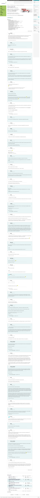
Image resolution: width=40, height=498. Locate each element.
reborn (11, 54)
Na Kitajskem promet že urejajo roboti (13, 0)
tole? (14, 310)
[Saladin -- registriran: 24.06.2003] (9, 82)
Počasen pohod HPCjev (11, 26)
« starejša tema (12, 494)
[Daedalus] (9, 305)
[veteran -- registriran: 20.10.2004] (9, 335)
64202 (11, 155)
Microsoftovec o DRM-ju (11, 20)
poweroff (9, 486)
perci (11, 274)
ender (11, 140)
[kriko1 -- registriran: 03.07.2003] (9, 292)
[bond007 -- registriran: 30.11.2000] (9, 135)
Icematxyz (28, 479)
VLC (11, 150)
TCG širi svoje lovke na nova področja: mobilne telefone (14, 27)
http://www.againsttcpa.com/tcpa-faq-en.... (12, 95)
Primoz (11, 416)
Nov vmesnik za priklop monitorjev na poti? (14, 488)
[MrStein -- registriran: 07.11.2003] (9, 148)
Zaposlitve (1, 12)
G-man (11, 280)
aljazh (27, 488)
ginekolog (11, 91)
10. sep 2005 (10, 7)
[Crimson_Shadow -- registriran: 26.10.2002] (9, 342)
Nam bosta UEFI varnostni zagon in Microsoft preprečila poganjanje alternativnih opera (14, 479)
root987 (11, 203)
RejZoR (11, 33)
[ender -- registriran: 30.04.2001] (9, 140)
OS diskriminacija (10, 29)
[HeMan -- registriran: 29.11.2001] (9, 129)
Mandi (9, 477)
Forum (1, 8)
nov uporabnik (35, 14)
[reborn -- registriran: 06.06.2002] (9, 54)
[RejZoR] (9, 33)
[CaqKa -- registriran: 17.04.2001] (9, 43)
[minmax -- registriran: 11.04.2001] (9, 71)
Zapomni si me (35, 9)
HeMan (11, 128)
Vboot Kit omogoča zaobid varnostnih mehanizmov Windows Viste (15, 485)
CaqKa (11, 42)
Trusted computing (14, 10)
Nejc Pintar (11, 258)
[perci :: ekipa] (9, 275)
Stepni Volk (11, 49)
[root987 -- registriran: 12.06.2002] (9, 204)
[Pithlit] (9, 430)
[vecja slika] (26, 10)
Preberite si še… (9, 19)
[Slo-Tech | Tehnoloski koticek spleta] (4, 3)
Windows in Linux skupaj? (11, 23)
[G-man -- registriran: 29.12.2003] (9, 171)
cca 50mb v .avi (9, 191)
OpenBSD (29, 107)
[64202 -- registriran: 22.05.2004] (9, 103)
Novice (1, 6)
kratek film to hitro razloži (20, 15)
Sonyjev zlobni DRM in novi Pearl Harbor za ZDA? (13, 25)
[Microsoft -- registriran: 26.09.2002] (9, 243)
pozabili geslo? (35, 15)
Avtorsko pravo (16, 7)
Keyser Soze (28, 482)
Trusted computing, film (11, 6)
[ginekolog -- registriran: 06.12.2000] (9, 92)
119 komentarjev (10, 17)
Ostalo (1, 14)
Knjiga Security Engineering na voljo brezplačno (13, 22)
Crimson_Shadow (12, 341)
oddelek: (15, 494)
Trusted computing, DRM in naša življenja (14, 482)
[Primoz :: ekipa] (9, 417)
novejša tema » (27, 494)
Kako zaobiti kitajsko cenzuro (11, 24)
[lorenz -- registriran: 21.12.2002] (9, 117)
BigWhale (9, 483)
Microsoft (11, 242)
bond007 (11, 134)
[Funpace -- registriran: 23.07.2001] (9, 186)
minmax (11, 70)
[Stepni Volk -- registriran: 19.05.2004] (9, 49)
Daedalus (11, 305)
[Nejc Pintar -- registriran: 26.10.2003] (9, 258)
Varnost (13, 481)
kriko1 (11, 292)
